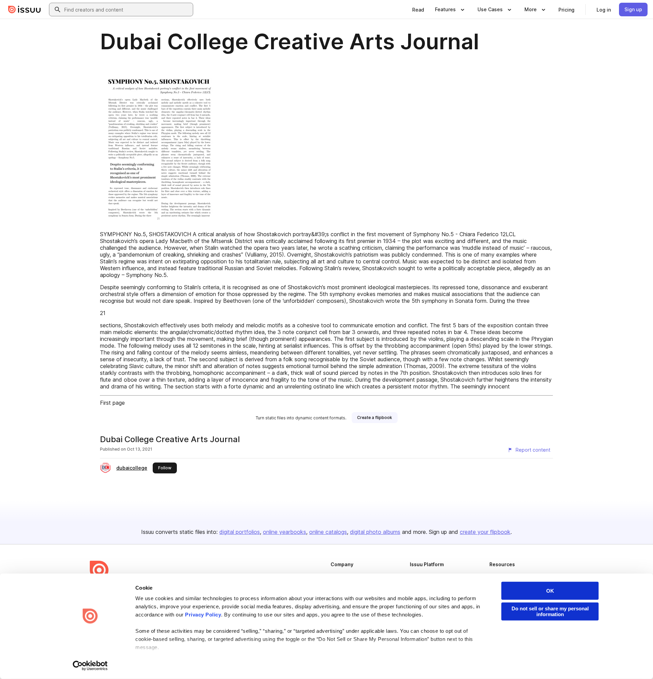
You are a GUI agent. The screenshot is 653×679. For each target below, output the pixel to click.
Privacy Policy (203, 614)
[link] (418, 9)
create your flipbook (485, 531)
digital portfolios (239, 531)
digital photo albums (375, 531)
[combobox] (127, 9)
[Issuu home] (24, 9)
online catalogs (328, 531)
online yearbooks (284, 531)
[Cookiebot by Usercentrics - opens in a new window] (90, 666)
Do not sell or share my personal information (550, 611)
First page (112, 402)
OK (550, 591)
